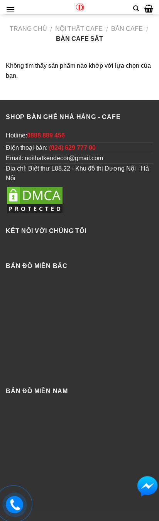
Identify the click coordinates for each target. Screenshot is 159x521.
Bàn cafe (127, 28)
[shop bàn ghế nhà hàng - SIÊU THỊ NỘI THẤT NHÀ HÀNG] (79, 7)
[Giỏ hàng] (148, 8)
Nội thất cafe (79, 28)
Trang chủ (28, 28)
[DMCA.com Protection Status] (35, 200)
